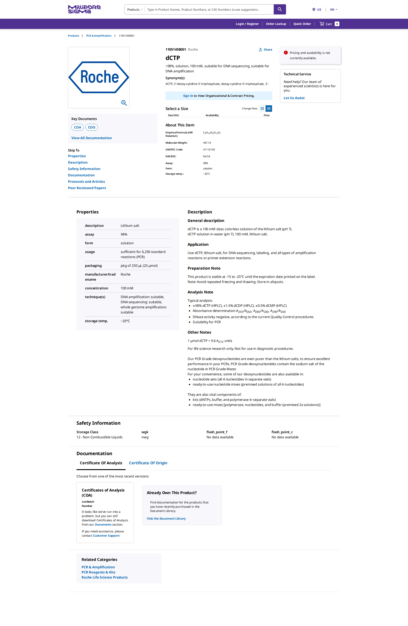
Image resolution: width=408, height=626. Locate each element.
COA (77, 127)
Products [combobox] (133, 9)
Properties (77, 156)
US (319, 9)
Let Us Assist (294, 98)
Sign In (188, 96)
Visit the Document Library (166, 518)
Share (268, 49)
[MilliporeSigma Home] (84, 9)
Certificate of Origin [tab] (148, 462)
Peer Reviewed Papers (87, 188)
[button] (247, 24)
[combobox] (205, 9)
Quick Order (302, 24)
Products (73, 35)
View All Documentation (91, 138)
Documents (103, 524)
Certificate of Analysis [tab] (101, 462)
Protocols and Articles (86, 181)
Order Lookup (276, 24)
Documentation (81, 175)
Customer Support (106, 535)
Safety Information (84, 168)
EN (332, 9)
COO (92, 127)
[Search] (280, 9)
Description (78, 162)
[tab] (77, 36)
